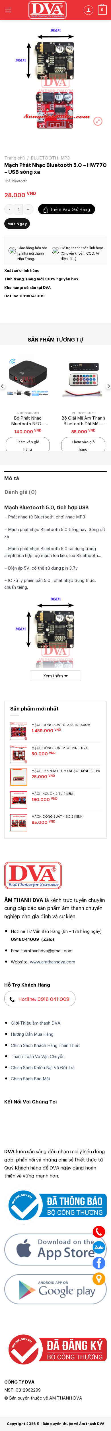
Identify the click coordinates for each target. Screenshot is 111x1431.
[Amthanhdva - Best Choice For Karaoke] (47, 10)
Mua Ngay (17, 223)
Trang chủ (14, 157)
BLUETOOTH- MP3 (50, 157)
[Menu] (8, 10)
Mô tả (11, 477)
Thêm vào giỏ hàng (70, 209)
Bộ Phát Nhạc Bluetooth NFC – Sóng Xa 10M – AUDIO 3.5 (28, 420)
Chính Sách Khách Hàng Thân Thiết (45, 1045)
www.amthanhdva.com (52, 961)
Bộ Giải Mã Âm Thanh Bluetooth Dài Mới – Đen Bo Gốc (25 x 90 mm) (83, 420)
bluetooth (19, 181)
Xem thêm (53, 675)
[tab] (55, 478)
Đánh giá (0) (20, 491)
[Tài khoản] (88, 10)
